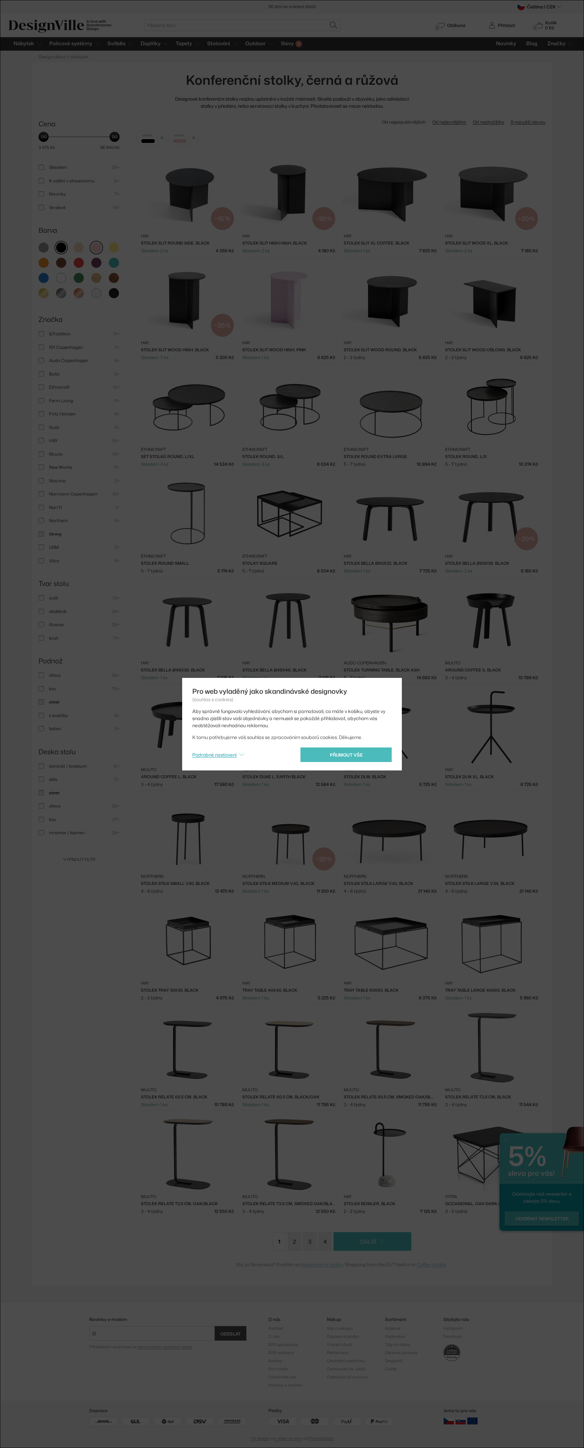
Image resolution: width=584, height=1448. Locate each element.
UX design (259, 1438)
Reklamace (337, 1352)
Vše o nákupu (339, 1328)
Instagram (453, 1328)
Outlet (390, 1369)
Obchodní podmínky (346, 1361)
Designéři (394, 1361)
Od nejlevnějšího (449, 122)
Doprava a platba (343, 1336)
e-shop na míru (288, 1438)
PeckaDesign (321, 1438)
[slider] (44, 137)
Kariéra (275, 1361)
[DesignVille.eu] (472, 1421)
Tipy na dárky (397, 1344)
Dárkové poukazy (401, 1352)
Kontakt (275, 1328)
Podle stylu (395, 1336)
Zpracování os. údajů (346, 1369)
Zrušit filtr (162, 138)
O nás (273, 1336)
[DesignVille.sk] (460, 1421)
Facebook (452, 1336)
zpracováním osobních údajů (165, 1347)
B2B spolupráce (283, 1344)
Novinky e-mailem (108, 1319)
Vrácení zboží (339, 1344)
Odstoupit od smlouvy (347, 1377)
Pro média (278, 1369)
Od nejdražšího (488, 122)
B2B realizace (281, 1352)
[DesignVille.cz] (448, 1421)
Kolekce (392, 1328)
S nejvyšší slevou (528, 122)
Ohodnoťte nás (282, 1377)
